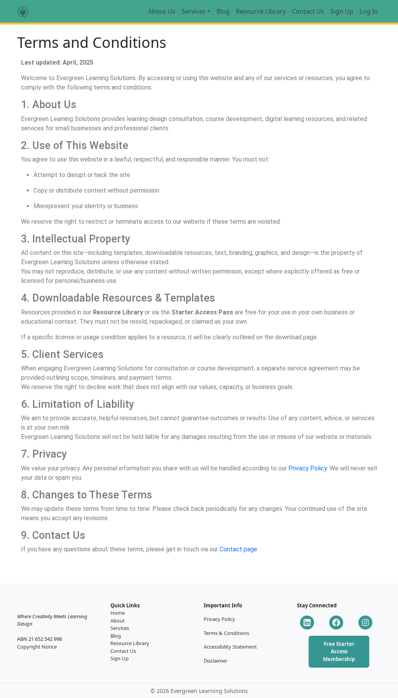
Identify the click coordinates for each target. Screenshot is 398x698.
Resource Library (261, 11)
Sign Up (341, 11)
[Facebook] (336, 623)
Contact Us (308, 11)
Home (117, 612)
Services (194, 11)
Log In (369, 11)
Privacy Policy (307, 468)
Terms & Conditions (226, 633)
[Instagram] (365, 623)
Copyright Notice (37, 646)
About (117, 620)
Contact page (238, 549)
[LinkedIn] (307, 623)
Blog (223, 11)
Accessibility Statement (230, 646)
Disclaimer (215, 660)
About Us (161, 11)
